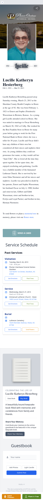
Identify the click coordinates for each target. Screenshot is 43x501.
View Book (11, 398)
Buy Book (23, 398)
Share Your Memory (15, 434)
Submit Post (21, 473)
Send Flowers (30, 330)
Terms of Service (27, 491)
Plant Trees (30, 278)
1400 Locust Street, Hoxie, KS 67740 (22, 299)
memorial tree (30, 213)
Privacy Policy (15, 491)
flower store (28, 217)
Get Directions (12, 278)
